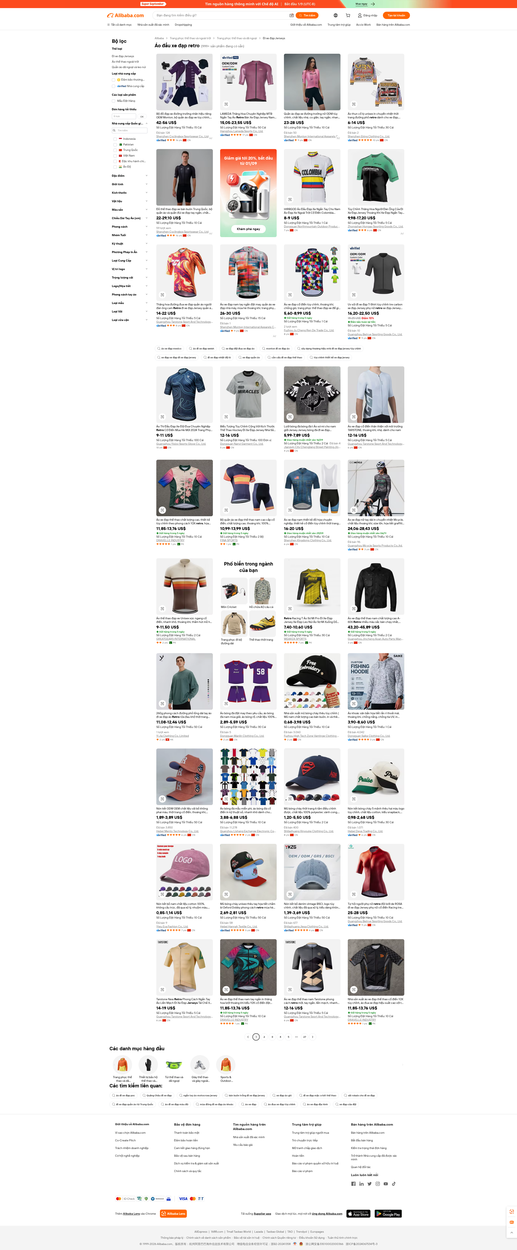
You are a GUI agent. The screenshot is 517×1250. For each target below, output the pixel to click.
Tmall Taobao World (239, 1231)
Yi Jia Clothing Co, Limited (172, 735)
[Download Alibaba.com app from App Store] (358, 1214)
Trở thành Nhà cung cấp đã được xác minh (374, 1157)
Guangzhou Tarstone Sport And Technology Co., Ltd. (184, 321)
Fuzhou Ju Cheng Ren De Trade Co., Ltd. (309, 330)
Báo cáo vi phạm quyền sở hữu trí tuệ (315, 1163)
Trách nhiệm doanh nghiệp (131, 1148)
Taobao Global (275, 1231)
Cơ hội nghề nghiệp (127, 1155)
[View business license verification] (295, 1244)
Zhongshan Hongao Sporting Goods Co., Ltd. (375, 226)
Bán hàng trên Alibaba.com (368, 1132)
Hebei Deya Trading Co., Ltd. (365, 831)
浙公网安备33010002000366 (324, 1244)
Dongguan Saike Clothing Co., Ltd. (369, 735)
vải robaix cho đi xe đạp (361, 1095)
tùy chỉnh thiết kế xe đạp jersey (331, 357)
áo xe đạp (250, 1104)
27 (304, 1037)
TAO (290, 1231)
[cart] (349, 16)
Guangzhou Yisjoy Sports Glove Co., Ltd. (181, 443)
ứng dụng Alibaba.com (327, 1213)
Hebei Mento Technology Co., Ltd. (177, 831)
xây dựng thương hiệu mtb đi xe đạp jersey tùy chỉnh (331, 348)
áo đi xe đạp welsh (203, 348)
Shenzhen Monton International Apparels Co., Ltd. (312, 136)
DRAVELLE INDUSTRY (170, 540)
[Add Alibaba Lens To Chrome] (173, 1214)
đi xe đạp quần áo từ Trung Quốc (134, 1104)
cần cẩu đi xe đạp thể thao (287, 357)
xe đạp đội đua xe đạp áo (240, 348)
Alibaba (159, 38)
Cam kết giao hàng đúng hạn (192, 1148)
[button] (291, 15)
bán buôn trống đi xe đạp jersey (247, 1095)
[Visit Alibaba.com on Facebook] (353, 1183)
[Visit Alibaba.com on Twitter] (369, 1183)
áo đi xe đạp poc (125, 1095)
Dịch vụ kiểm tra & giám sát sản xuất (196, 1163)
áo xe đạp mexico (171, 348)
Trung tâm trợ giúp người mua (310, 1132)
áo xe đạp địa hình (317, 1104)
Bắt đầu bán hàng (362, 1140)
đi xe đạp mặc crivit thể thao (319, 1095)
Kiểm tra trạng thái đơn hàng (369, 1148)
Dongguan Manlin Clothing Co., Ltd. (242, 735)
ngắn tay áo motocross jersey (200, 1095)
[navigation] (129, 538)
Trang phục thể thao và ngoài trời (190, 38)
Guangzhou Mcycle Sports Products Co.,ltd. (375, 545)
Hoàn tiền (298, 1155)
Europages (317, 1231)
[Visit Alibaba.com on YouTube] (385, 1183)
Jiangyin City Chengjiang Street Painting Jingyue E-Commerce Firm (312, 447)
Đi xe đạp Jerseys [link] (274, 38)
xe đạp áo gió (284, 1095)
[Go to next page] (312, 1037)
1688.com (217, 1231)
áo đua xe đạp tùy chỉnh (281, 1104)
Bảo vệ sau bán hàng (187, 1155)
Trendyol (301, 1231)
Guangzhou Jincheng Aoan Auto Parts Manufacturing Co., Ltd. (376, 638)
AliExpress (200, 1231)
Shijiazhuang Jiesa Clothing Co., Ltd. (306, 926)
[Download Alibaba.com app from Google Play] (388, 1214)
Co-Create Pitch (125, 1140)
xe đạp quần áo (251, 357)
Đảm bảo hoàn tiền (186, 1140)
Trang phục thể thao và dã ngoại (237, 38)
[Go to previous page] (248, 1037)
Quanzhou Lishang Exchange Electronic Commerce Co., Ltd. (248, 831)
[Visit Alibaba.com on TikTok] (393, 1183)
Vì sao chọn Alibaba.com (130, 1132)
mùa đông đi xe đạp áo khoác (216, 1104)
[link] (511, 1211)
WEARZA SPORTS (295, 638)
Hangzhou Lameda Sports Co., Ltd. (241, 131)
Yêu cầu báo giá (242, 1144)
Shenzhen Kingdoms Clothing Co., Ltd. (308, 540)
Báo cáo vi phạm (302, 1171)
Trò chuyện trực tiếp (305, 1140)
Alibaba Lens (131, 1213)
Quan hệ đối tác (361, 1167)
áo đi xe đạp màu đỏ (176, 1104)
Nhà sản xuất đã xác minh (249, 1137)
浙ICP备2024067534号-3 (361, 1244)
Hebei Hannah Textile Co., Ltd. (238, 926)
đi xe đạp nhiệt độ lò (219, 357)
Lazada (258, 1231)
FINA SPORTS (228, 540)
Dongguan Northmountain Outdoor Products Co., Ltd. (312, 226)
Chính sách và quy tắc (188, 1171)
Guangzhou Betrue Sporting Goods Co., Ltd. (375, 334)
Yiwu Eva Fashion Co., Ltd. (172, 926)
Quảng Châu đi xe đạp (159, 1095)
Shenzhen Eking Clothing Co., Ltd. (369, 136)
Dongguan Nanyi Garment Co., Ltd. (241, 443)
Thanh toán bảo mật (186, 1132)
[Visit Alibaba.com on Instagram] (377, 1183)
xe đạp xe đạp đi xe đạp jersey (178, 357)
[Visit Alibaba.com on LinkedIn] (361, 1183)
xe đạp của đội (347, 1104)
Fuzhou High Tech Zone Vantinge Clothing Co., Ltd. (312, 735)
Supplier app (262, 1213)
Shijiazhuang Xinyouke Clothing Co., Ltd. (309, 831)
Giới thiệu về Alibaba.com (132, 1124)
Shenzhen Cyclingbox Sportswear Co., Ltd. (182, 136)
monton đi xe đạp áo (278, 348)
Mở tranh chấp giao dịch (307, 1148)
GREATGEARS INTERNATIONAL (176, 638)
